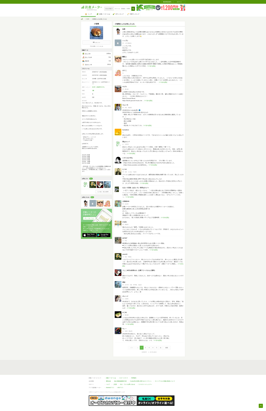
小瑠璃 (87, 19)
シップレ (125, 40)
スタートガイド (123, 378)
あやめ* (124, 238)
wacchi (124, 254)
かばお (124, 222)
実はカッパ (126, 141)
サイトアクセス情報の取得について (165, 381)
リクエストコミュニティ (145, 384)
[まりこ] (107, 206)
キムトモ (125, 105)
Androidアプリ (110, 387)
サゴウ (124, 86)
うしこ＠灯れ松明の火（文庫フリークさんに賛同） (139, 270)
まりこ (124, 70)
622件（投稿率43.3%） (98, 87)
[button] (133, 9)
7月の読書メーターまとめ (96, 46)
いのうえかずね (127, 158)
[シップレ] (92, 206)
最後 (166, 347)
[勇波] (107, 187)
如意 (123, 29)
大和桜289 (125, 201)
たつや (124, 169)
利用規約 (133, 378)
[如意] (85, 206)
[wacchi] (92, 187)
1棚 (93, 90)
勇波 (123, 282)
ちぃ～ (124, 328)
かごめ (124, 312)
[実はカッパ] (85, 187)
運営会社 (108, 381)
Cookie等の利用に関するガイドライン (141, 381)
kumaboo (125, 130)
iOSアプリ (120, 387)
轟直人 (124, 57)
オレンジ (125, 296)
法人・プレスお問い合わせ (127, 384)
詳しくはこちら (89, 218)
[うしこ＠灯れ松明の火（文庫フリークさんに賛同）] (100, 187)
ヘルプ (108, 384)
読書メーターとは (111, 378)
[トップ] (82, 19)
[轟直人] (100, 206)
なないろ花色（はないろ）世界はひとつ (135, 187)
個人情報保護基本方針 (120, 381)
